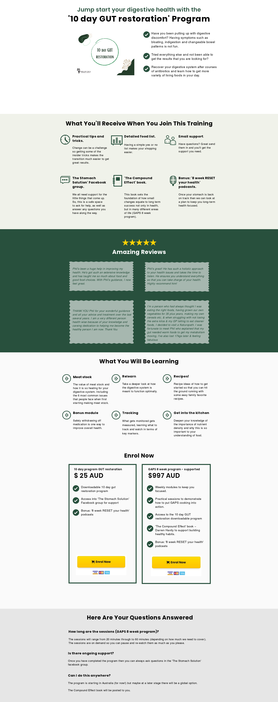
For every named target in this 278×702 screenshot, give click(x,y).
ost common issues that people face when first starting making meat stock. (91, 399)
